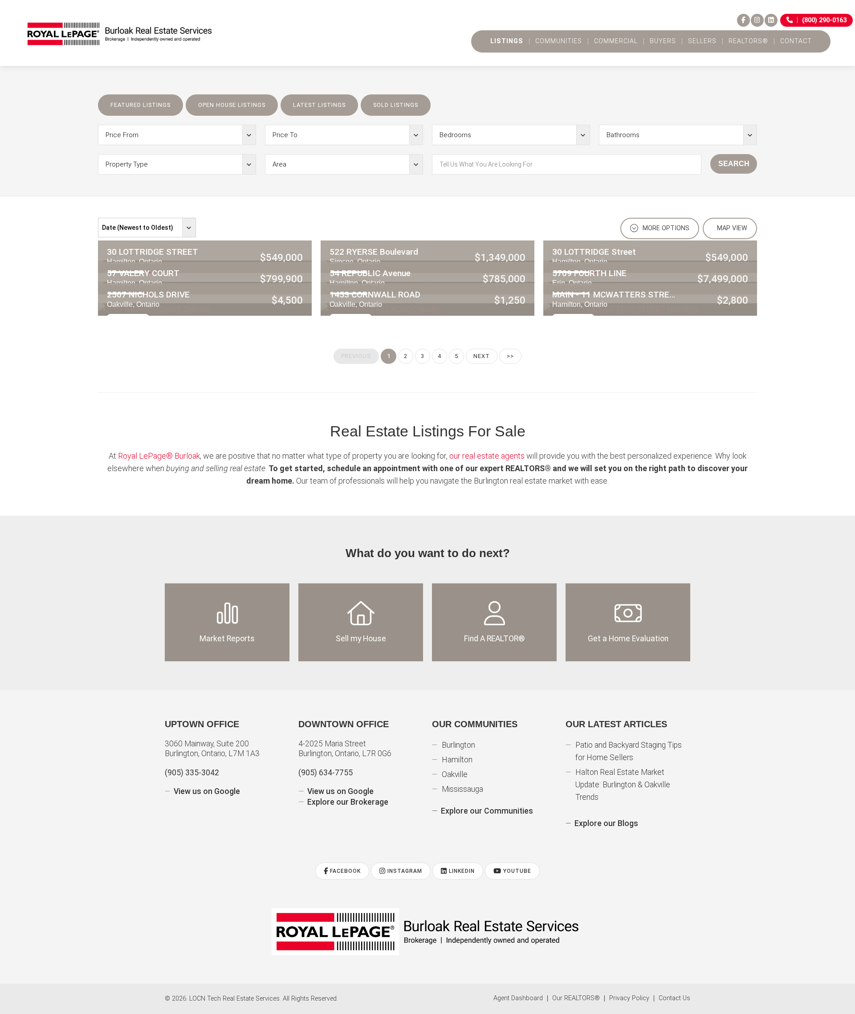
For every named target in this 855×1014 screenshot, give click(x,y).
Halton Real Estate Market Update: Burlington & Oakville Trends (622, 785)
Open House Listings (231, 105)
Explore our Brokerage (347, 802)
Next (481, 356)
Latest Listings (319, 105)
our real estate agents (487, 455)
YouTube (516, 871)
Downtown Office (343, 724)
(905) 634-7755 (325, 772)
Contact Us (674, 998)
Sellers (702, 41)
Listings (506, 41)
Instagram (404, 871)
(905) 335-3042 (192, 772)
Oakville (455, 774)
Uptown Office (202, 724)
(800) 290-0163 (824, 20)
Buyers (663, 41)
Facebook (344, 871)
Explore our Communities (487, 810)
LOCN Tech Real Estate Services (234, 998)
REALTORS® (748, 41)
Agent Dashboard (518, 998)
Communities (558, 41)
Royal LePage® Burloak (159, 455)
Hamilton (457, 759)
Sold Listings (395, 105)
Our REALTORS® (576, 998)
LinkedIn (461, 871)
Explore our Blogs (606, 823)
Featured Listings (140, 105)
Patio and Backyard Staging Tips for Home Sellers (628, 751)
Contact (796, 41)
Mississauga (462, 789)
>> (510, 356)
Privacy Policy (629, 998)
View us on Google (207, 791)
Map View (731, 228)
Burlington (458, 745)
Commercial (616, 41)
